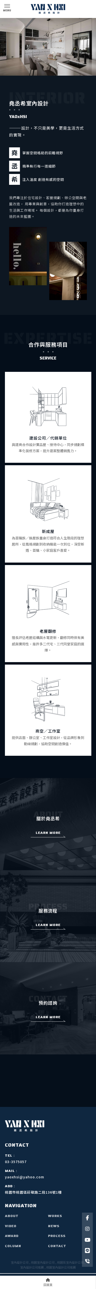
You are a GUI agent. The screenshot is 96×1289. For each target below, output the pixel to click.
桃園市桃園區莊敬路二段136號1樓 (33, 1192)
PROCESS (56, 1235)
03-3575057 (16, 1161)
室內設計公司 (20, 1262)
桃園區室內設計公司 (70, 1262)
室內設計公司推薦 (32, 1267)
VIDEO (10, 1226)
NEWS (53, 1226)
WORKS (55, 1216)
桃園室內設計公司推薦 (61, 1267)
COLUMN (13, 1246)
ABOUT (11, 1216)
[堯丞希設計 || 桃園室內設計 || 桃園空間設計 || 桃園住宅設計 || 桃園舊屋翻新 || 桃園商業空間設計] (48, 9)
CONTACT (57, 1246)
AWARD (11, 1235)
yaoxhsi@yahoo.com (24, 1176)
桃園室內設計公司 (43, 1262)
